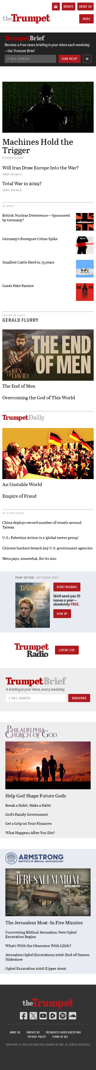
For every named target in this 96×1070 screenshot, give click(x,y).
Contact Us (33, 1032)
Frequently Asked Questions (63, 1032)
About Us (85, 6)
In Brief (8, 206)
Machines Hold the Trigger (37, 145)
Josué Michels (12, 174)
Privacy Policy (37, 1037)
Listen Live (67, 650)
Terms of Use (60, 1037)
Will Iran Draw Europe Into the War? (40, 168)
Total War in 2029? (22, 183)
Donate (68, 6)
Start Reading (67, 587)
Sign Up (62, 613)
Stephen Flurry (13, 158)
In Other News (13, 513)
